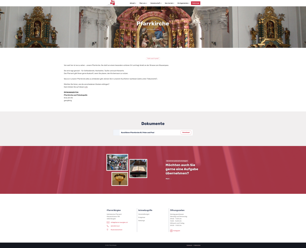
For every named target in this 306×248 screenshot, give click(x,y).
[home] (116, 3)
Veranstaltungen (143, 214)
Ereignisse (141, 217)
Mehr (168, 179)
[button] (133, 3)
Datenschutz (197, 245)
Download (185, 132)
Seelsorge (195, 3)
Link (85, 87)
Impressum (189, 245)
